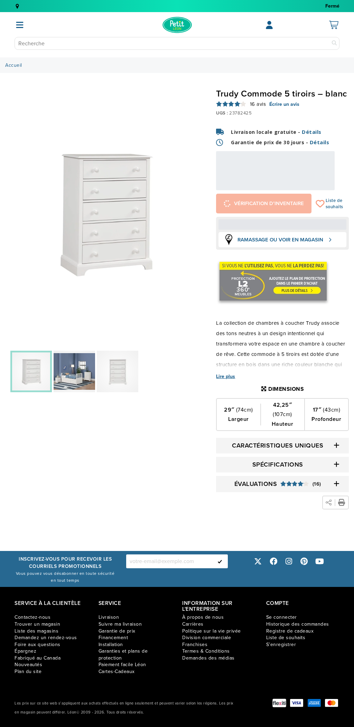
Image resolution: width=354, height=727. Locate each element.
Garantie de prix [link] (117, 631)
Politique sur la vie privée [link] (211, 631)
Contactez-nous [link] (32, 617)
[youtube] (319, 561)
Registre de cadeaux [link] (290, 631)
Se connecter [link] (281, 617)
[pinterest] (304, 561)
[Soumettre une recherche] (334, 43)
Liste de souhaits (320, 204)
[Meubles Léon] (177, 25)
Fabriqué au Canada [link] (37, 658)
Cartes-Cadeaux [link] (117, 671)
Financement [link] (113, 637)
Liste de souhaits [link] (286, 637)
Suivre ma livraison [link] (120, 624)
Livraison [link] (109, 617)
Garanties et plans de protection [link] (123, 654)
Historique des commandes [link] (297, 624)
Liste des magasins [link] (36, 631)
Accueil (13, 65)
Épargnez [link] (25, 651)
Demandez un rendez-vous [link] (46, 637)
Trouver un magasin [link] (37, 624)
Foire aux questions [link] (37, 644)
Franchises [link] (194, 644)
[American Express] (314, 703)
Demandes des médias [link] (208, 658)
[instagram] (289, 561)
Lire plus (225, 376)
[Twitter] (258, 561)
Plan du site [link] (28, 671)
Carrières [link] (193, 624)
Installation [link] (111, 644)
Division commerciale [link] (206, 637)
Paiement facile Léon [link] (122, 664)
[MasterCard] (331, 703)
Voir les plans (311, 185)
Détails (312, 131)
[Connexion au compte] (269, 25)
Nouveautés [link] (28, 664)
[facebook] (273, 561)
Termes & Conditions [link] (206, 651)
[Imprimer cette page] (341, 502)
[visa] (297, 703)
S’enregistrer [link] (281, 644)
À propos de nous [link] (203, 617)
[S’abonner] (220, 561)
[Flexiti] (279, 703)
